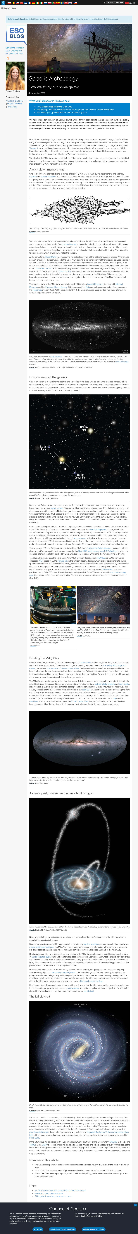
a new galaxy (73, 988)
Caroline (33, 176)
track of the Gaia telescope (99, 548)
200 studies (107, 569)
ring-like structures (91, 944)
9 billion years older (79, 701)
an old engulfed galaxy (41, 956)
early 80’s (86, 689)
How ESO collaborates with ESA (49, 1193)
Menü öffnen (10, 8)
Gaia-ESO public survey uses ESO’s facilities (97, 551)
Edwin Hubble (65, 271)
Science (110, 3)
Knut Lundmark (56, 357)
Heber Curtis (50, 257)
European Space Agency (56, 287)
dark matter (86, 662)
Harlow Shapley (69, 244)
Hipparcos (37, 290)
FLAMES (101, 558)
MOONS (113, 1142)
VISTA (44, 1145)
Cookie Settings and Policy (93, 1229)
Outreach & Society (14, 101)
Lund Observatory (122, 362)
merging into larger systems (41, 947)
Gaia (88, 287)
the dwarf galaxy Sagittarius (63, 972)
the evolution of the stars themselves (63, 668)
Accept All (38, 1229)
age (115, 698)
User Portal (119, 3)
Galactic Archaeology (53, 78)
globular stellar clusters (105, 684)
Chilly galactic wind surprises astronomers (53, 1196)
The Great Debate (43, 268)
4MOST (32, 1145)
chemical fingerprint (97, 529)
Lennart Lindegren (95, 284)
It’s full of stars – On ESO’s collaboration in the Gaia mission (60, 1190)
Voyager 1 (33, 148)
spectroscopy (80, 538)
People (10, 103)
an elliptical (89, 991)
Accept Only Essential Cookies (62, 1229)
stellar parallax (57, 508)
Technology (12, 106)
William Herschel (48, 176)
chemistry (33, 701)
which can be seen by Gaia (91, 981)
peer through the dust (38, 1132)
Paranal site (63, 561)
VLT (41, 561)
